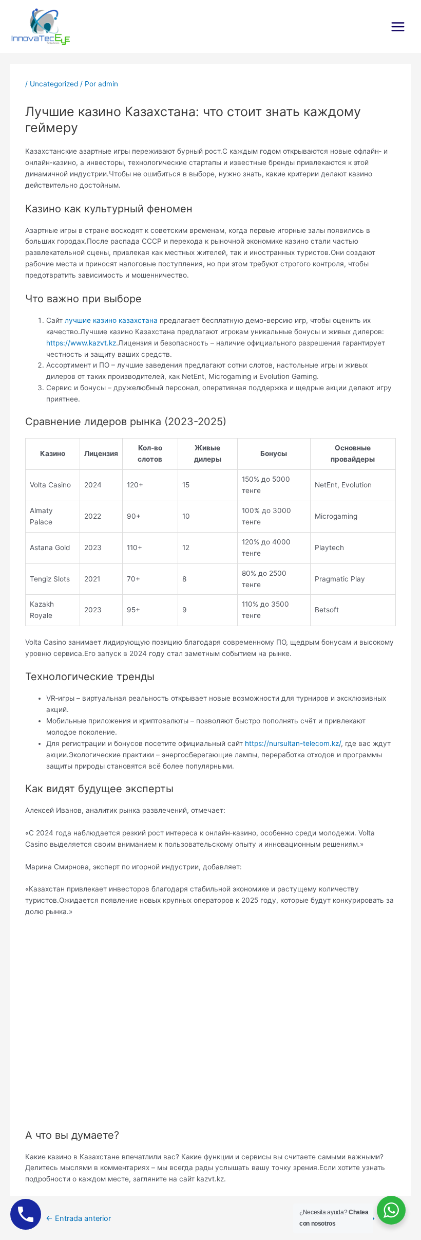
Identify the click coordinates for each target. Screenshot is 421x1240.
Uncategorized (54, 84)
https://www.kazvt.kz (81, 343)
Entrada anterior (78, 1218)
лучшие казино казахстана (111, 320)
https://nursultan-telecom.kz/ (293, 743)
